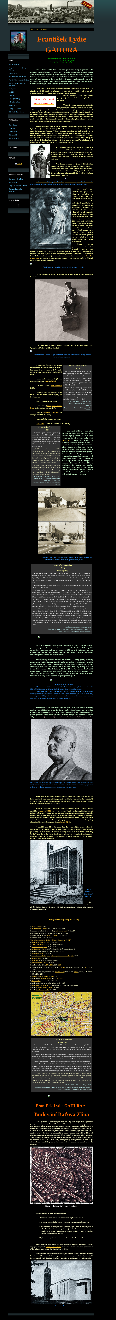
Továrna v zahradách (61, 931)
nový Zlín (12, 92)
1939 (61, 978)
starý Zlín (12, 95)
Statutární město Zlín (16, 179)
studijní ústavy (36, 981)
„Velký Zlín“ (67, 440)
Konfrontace (13, 105)
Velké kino (40, 424)
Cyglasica (12, 128)
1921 (47, 965)
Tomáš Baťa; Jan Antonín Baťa (19, 80)
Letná (46, 381)
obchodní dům (36, 958)
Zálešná (53, 381)
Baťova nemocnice (37, 944)
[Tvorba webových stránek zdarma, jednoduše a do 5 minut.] (92, 1316)
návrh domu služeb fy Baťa (40, 942)
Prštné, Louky (59, 972)
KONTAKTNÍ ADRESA (16, 112)
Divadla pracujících (42, 990)
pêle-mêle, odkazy (15, 102)
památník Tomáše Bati (38, 963)
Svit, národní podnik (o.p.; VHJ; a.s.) (17, 69)
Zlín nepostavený (14, 99)
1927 (51, 965)
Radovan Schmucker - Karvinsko (16, 190)
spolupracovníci (41, 29)
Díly (86, 967)
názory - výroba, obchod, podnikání (17, 84)
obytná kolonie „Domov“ (39, 929)
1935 (56, 978)
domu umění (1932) (44, 811)
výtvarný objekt (64, 822)
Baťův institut (13, 182)
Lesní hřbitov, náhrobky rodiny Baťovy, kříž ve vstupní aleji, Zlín (52, 956)
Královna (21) (13, 135)
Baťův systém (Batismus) (17, 77)
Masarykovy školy (37, 953)
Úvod (33, 29)
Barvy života (13, 125)
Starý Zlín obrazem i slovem (18, 186)
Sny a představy (14, 138)
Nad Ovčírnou (56, 386)
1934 (60, 965)
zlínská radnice (36, 926)
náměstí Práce (46, 978)
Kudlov (76, 972)
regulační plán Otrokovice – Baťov (42, 976)
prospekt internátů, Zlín (39, 947)
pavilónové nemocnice (50, 412)
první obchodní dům (38, 949)
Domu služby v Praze (53, 1247)
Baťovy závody (14, 64)
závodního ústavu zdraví (44, 987)
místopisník (12, 89)
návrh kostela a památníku (40, 985)
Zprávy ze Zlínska (15, 109)
